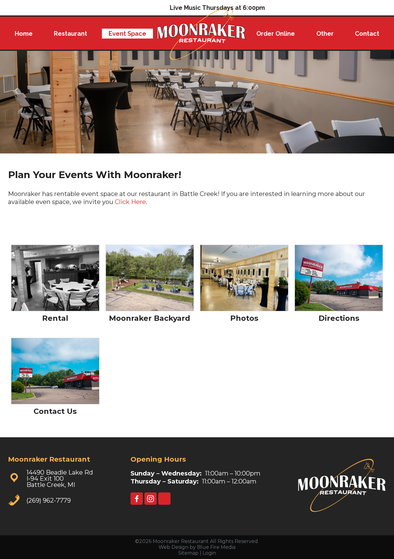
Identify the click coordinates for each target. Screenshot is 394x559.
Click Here (130, 202)
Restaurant (70, 33)
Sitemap (188, 553)
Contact (367, 33)
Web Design (173, 547)
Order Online (275, 33)
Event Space (127, 33)
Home (24, 33)
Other (325, 33)
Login (209, 553)
